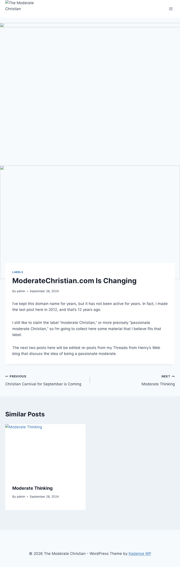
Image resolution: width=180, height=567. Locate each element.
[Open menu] (171, 8)
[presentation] (45, 451)
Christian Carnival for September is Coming (43, 380)
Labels (17, 272)
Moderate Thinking (158, 380)
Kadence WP (140, 553)
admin (21, 291)
